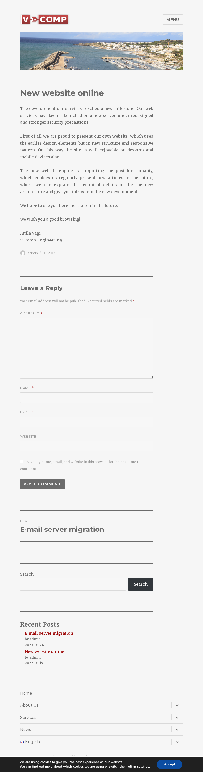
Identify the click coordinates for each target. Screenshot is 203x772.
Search (27, 574)
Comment (31, 313)
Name (27, 388)
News (25, 729)
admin (33, 253)
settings (143, 766)
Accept (169, 764)
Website (28, 436)
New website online (44, 651)
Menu (172, 19)
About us (29, 705)
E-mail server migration (49, 633)
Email (27, 412)
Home (26, 693)
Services (28, 717)
